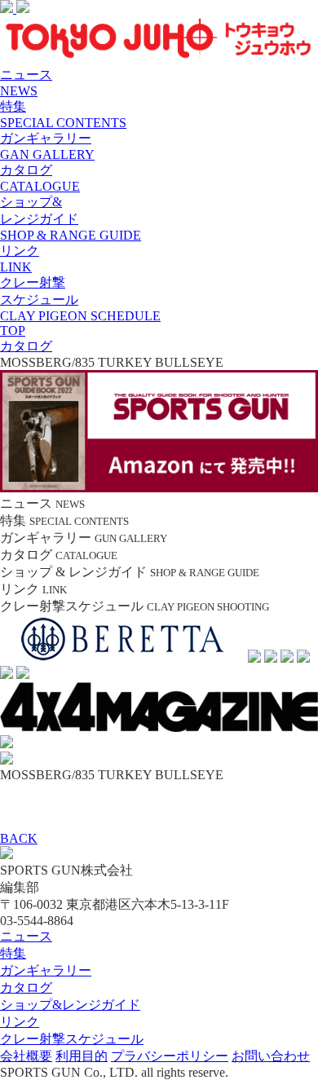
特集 (13, 953)
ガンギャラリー (45, 970)
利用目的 (81, 1056)
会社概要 (26, 1056)
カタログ (26, 987)
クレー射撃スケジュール (72, 1039)
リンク (19, 1022)
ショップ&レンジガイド (70, 1005)
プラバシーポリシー (169, 1056)
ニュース (26, 936)
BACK (19, 838)
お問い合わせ (271, 1056)
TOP (12, 330)
